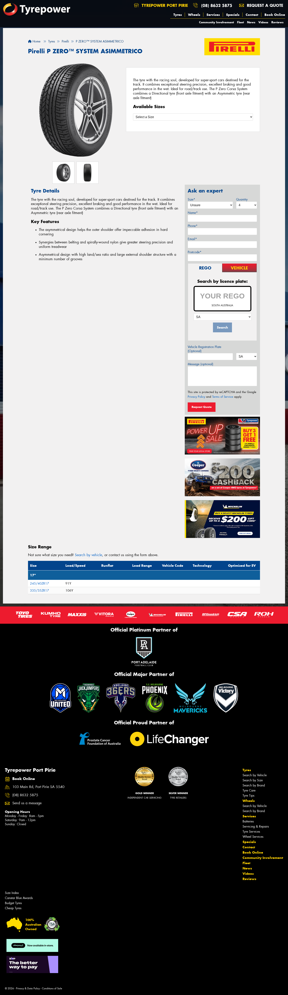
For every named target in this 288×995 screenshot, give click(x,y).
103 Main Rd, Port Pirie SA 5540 (38, 787)
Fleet (240, 22)
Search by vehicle (88, 555)
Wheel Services (253, 837)
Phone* (192, 226)
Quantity (242, 199)
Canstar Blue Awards (19, 898)
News (251, 22)
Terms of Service (222, 397)
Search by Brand (254, 785)
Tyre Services (251, 832)
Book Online (274, 15)
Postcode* (194, 252)
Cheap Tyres (13, 908)
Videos (263, 22)
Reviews (277, 22)
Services (213, 15)
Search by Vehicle (255, 775)
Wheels (194, 15)
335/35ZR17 (39, 590)
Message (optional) (200, 364)
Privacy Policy (196, 397)
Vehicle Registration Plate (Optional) (204, 349)
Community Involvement (216, 22)
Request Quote (202, 407)
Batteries (248, 821)
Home (36, 41)
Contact (252, 15)
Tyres (177, 15)
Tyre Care (249, 790)
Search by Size (253, 780)
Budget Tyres (13, 903)
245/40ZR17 (39, 583)
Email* (192, 239)
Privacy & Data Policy (28, 988)
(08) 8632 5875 (216, 5)
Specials (232, 15)
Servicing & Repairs (256, 826)
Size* (191, 199)
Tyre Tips (248, 795)
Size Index (12, 893)
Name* (193, 213)
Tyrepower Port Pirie (164, 5)
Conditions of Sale (52, 988)
